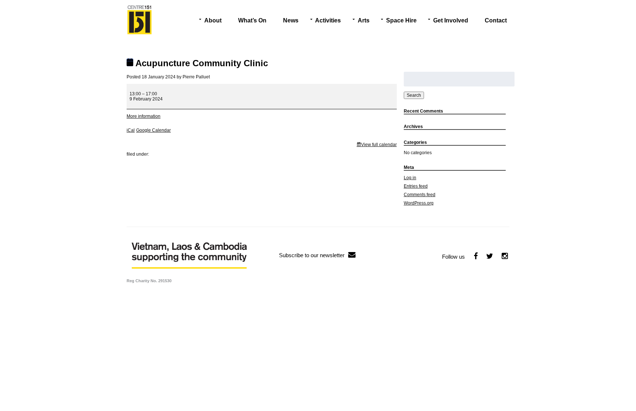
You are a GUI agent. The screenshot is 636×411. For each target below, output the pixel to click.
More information (143, 116)
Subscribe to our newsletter (311, 255)
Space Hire (401, 20)
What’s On (252, 20)
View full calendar (379, 144)
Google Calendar (153, 130)
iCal (131, 130)
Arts (364, 20)
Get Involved (450, 20)
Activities (328, 20)
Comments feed (419, 194)
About (213, 20)
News (290, 20)
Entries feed (416, 186)
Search (414, 95)
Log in (410, 177)
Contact (496, 20)
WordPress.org (419, 203)
